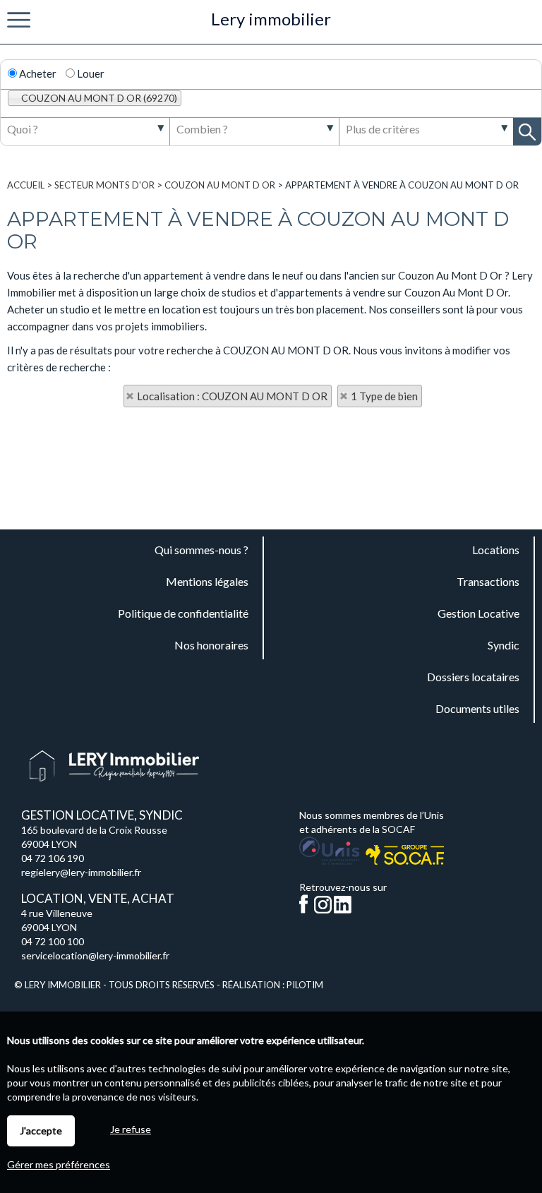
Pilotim (305, 984)
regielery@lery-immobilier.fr (81, 872)
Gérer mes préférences (58, 1164)
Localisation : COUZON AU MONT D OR (232, 396)
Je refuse (130, 1129)
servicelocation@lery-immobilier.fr (95, 955)
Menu (18, 20)
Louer (89, 73)
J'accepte (41, 1131)
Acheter (36, 73)
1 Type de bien (384, 396)
